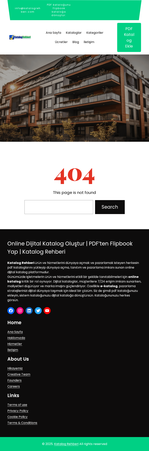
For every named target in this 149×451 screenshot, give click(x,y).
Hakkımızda (16, 338)
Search (110, 207)
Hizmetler (14, 344)
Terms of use (17, 405)
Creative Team (18, 374)
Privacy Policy (17, 411)
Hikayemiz (15, 368)
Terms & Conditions (22, 423)
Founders (14, 380)
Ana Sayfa (15, 332)
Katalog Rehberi (66, 444)
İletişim (12, 350)
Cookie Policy (17, 417)
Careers (13, 386)
